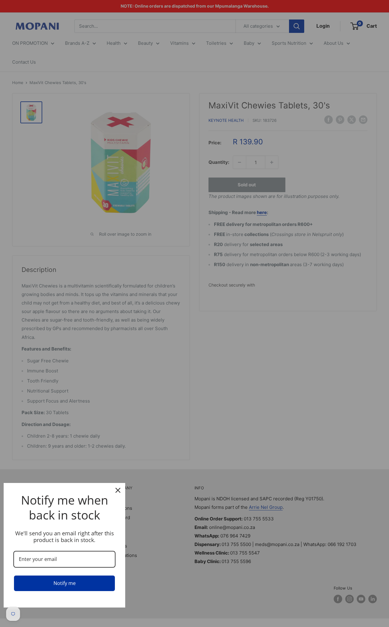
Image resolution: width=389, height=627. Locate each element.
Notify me (64, 583)
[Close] (118, 490)
